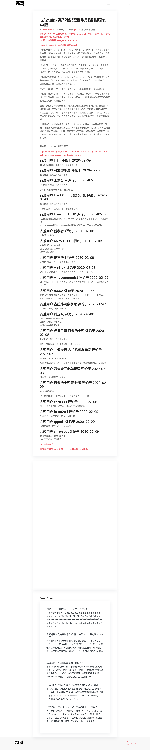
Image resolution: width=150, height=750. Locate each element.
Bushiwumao (47, 30)
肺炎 (75, 30)
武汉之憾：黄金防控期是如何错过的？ (65, 662)
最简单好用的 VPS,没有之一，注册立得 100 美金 (64, 449)
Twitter (129, 5)
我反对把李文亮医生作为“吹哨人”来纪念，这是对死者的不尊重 (74, 636)
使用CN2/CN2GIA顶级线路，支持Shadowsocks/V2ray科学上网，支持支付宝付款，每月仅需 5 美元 (75, 35)
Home (100, 5)
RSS (108, 5)
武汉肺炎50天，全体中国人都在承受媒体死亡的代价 (71, 707)
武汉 (79, 30)
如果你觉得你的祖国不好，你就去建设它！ (67, 609)
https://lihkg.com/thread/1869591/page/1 (58, 45)
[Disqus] (75, 497)
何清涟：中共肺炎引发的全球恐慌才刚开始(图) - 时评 (72, 685)
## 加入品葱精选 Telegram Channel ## (59, 40)
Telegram (118, 5)
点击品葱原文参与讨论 (50, 444)
